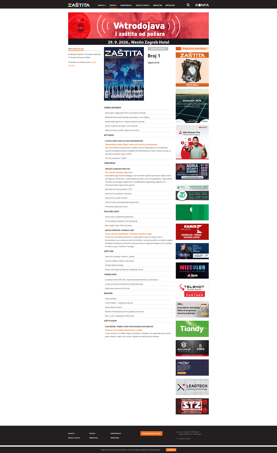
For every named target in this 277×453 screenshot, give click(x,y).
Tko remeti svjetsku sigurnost (118, 172)
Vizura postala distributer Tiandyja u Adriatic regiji (128, 234)
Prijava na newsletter (151, 433)
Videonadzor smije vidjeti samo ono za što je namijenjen (131, 144)
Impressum (170, 5)
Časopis (113, 5)
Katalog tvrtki (142, 5)
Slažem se (171, 450)
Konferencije (125, 5)
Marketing (157, 5)
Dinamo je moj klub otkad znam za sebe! (123, 330)
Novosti (101, 5)
